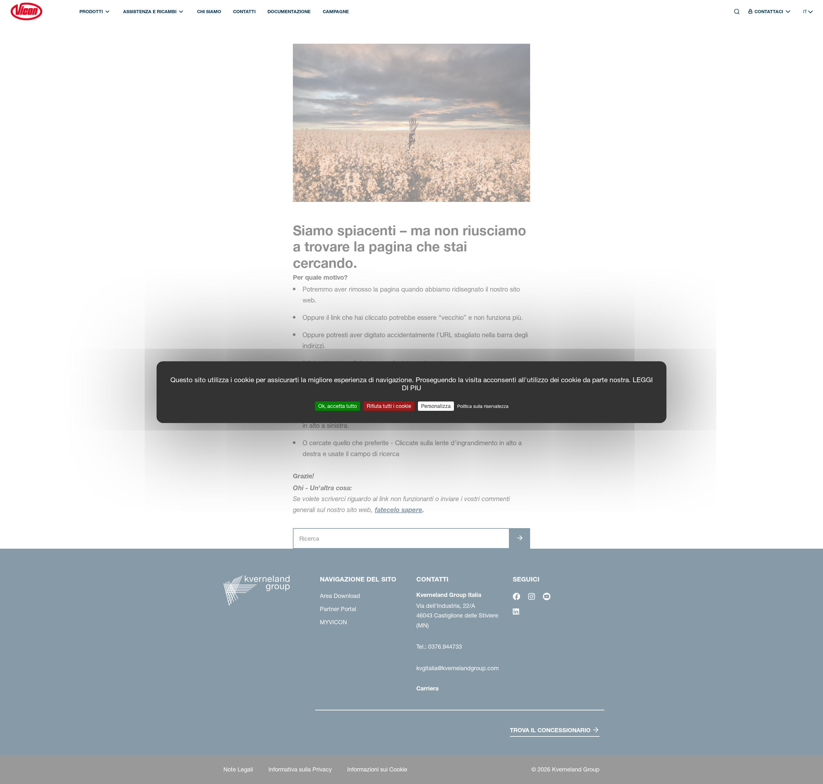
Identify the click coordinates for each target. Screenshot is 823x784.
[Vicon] (26, 12)
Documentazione (289, 11)
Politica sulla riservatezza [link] (483, 406)
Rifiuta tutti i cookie (389, 405)
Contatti (244, 11)
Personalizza (436, 405)
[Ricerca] (732, 41)
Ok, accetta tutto (337, 405)
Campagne (336, 11)
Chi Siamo (209, 11)
